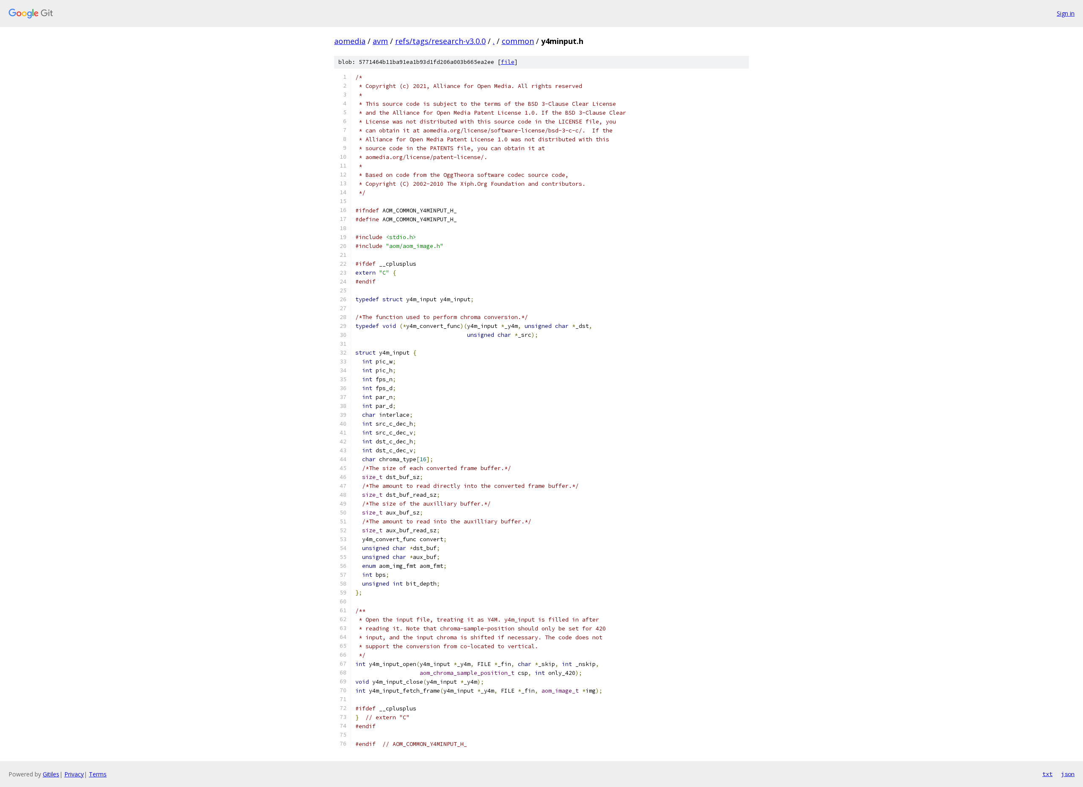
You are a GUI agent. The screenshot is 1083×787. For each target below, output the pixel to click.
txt (1047, 774)
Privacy (74, 774)
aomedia (350, 41)
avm (380, 41)
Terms (98, 774)
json (1068, 774)
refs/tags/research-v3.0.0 (440, 41)
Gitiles (51, 774)
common (518, 41)
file (507, 62)
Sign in (1066, 13)
